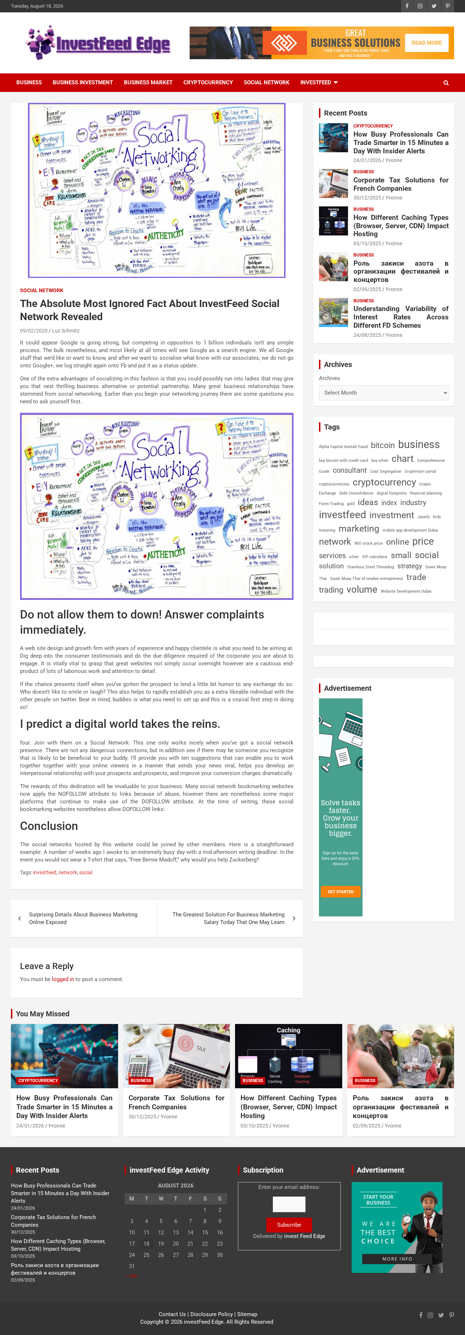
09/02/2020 (34, 331)
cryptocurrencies (334, 484)
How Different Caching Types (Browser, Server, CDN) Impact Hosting (401, 225)
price (423, 541)
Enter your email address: (289, 1211)
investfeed (44, 872)
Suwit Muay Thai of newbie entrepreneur (366, 578)
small (401, 555)
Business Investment (83, 82)
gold (351, 503)
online (397, 542)
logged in (63, 979)
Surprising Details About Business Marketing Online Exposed (83, 918)
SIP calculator (375, 556)
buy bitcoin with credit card (343, 460)
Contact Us (172, 1314)
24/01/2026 (367, 160)
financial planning (426, 493)
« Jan (131, 1276)
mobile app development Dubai (410, 530)
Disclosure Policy (211, 1314)
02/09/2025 (367, 289)
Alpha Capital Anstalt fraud (343, 446)
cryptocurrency (384, 482)
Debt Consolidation (356, 493)
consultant (350, 470)
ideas (368, 502)
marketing (359, 528)
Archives (329, 378)
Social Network (267, 82)
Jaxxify (423, 517)
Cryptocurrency (208, 82)
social (85, 872)
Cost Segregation (385, 471)
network (67, 872)
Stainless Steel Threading (370, 567)
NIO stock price (369, 543)
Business (29, 82)
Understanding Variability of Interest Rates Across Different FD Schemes (401, 317)
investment (391, 515)
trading (331, 589)
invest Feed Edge (304, 1236)
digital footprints (392, 493)
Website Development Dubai (406, 591)
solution (331, 566)
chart (403, 458)
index (389, 503)
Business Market (148, 82)
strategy (409, 566)
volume (362, 589)
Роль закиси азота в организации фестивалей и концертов (401, 271)
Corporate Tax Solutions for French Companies (401, 184)
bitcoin (383, 445)
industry (413, 502)
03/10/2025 (367, 243)
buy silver (379, 460)
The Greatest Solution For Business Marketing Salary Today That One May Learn (228, 918)
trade (416, 577)
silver (354, 556)
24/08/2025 (367, 335)
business (419, 444)
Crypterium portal (420, 471)
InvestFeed (315, 82)
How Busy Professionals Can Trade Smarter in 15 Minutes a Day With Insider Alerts (401, 142)
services (332, 555)
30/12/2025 (367, 198)
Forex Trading (331, 503)
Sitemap (247, 1314)
